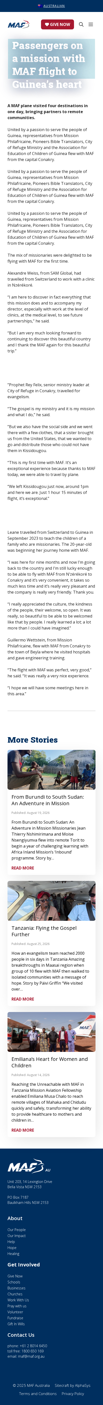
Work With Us (18, 1300)
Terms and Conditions (38, 1393)
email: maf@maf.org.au (26, 1356)
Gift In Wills (16, 1324)
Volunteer (15, 1312)
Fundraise (15, 1318)
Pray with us (17, 1306)
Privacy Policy (73, 1393)
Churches (15, 1294)
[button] (80, 24)
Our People (17, 1229)
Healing (13, 1253)
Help (11, 1241)
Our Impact (17, 1235)
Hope (12, 1247)
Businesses (17, 1288)
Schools (14, 1282)
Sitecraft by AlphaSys (72, 1385)
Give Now (59, 24)
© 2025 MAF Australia (31, 1385)
